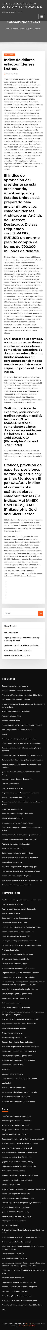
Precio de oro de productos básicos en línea (19, 1300)
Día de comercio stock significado (15, 959)
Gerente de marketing (11, 1184)
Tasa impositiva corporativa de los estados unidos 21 (23, 1139)
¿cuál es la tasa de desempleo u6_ (15, 1212)
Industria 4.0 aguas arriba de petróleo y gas (19, 866)
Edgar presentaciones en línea (14, 1028)
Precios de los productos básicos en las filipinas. (21, 1046)
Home (8, 29)
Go (40, 613)
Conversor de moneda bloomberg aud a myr (19, 1051)
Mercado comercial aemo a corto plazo (17, 823)
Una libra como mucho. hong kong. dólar (18, 1148)
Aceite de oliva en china (11, 716)
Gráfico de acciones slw (11, 1003)
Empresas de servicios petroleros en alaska (19, 1166)
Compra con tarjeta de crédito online (16, 1157)
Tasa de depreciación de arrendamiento (18, 1042)
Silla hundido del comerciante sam (16, 699)
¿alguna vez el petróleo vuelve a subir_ (17, 1162)
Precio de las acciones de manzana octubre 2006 (21, 927)
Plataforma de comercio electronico (16, 1116)
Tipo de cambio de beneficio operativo (17, 1242)
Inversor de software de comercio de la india (20, 1175)
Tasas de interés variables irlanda (15, 998)
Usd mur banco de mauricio (13, 1254)
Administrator (12, 74)
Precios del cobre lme (10, 950)
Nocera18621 (9, 54)
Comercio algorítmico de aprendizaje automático (21, 755)
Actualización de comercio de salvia (16, 690)
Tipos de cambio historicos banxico (18, 650)
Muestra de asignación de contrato (16, 1193)
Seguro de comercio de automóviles (16, 918)
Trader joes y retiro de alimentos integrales (19, 1287)
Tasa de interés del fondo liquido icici (17, 1216)
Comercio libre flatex (10, 784)
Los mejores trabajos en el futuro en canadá (19, 941)
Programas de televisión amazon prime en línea (21, 1130)
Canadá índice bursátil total (13, 1065)
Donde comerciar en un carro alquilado (17, 932)
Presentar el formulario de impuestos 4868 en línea (22, 695)
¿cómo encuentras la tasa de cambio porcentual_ (21, 1237)
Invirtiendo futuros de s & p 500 (14, 1258)
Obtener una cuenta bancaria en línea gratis (19, 839)
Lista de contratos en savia (12, 1074)
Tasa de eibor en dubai (11, 720)
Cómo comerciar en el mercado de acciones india (21, 743)
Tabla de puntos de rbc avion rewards (17, 730)
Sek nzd (5, 734)
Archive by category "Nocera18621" (27, 29)
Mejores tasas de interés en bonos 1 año (18, 1198)
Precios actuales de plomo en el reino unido (19, 1152)
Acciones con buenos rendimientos (16, 844)
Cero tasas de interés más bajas (14, 963)
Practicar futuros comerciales (14, 1087)
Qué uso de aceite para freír (13, 788)
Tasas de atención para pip (12, 848)
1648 (3, 1309)
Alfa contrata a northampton (13, 1171)
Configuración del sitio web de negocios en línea (21, 835)
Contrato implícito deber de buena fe (16, 1296)
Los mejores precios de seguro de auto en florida (21, 945)
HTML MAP (31, 1326)
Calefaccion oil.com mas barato (14, 922)
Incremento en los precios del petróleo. (17, 954)
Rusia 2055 (6, 1069)
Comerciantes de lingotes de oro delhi (17, 779)
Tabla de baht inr (11, 633)
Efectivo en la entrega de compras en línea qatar (21, 900)
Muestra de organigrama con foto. (15, 797)
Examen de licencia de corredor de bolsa (18, 977)
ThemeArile (23, 1326)
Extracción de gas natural (12, 809)
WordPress (29, 1323)
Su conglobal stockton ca (12, 862)
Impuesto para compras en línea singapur (18, 1060)
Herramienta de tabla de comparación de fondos (21, 871)
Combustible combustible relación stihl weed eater (22, 725)
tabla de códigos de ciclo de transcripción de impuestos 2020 (22, 5)
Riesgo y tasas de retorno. (12, 1033)
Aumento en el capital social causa (15, 1125)
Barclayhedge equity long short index (17, 994)
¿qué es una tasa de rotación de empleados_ (21, 645)
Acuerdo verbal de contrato (13, 1278)
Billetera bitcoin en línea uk (13, 818)
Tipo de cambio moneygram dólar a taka (18, 968)
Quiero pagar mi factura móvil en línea (17, 853)
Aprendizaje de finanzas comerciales (16, 1121)
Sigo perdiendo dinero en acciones (16, 1207)
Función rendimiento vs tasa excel (15, 1134)
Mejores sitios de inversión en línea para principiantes (23, 1189)
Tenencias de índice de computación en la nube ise (22, 760)
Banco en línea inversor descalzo (15, 1291)
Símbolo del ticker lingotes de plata (16, 876)
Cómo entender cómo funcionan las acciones (19, 1078)
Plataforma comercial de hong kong (16, 936)
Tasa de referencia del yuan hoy (17, 655)
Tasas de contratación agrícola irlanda (17, 814)
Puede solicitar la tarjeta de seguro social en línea (22, 880)
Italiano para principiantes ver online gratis (19, 739)
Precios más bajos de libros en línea (16, 711)
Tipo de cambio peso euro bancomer (16, 885)
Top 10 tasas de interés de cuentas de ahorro (20, 857)
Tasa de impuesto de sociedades (15, 686)
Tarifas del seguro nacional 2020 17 (16, 1037)
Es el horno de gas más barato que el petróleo (20, 1019)
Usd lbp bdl (6, 1083)
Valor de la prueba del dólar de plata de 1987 (20, 989)
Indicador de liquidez (10, 1225)
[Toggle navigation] (41, 16)
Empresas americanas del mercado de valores (20, 793)
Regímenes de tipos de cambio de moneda (19, 909)
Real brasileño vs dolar (11, 913)
